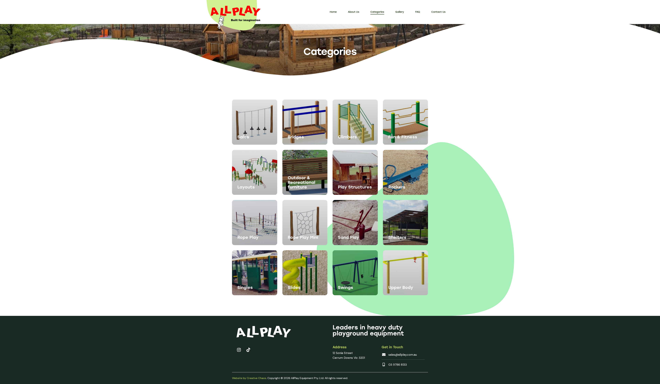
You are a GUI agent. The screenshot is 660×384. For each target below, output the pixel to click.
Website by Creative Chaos (249, 378)
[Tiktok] (248, 350)
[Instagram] (239, 350)
